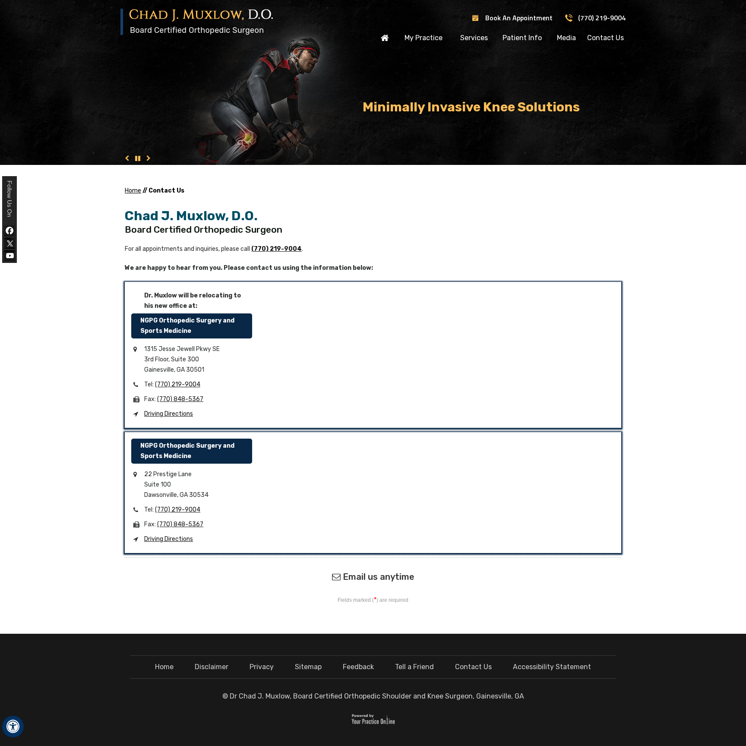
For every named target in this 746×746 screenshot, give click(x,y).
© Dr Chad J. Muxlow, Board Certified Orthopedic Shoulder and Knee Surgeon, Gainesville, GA (373, 696)
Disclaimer (211, 667)
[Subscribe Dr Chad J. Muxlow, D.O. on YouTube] (9, 255)
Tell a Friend (414, 667)
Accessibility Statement (552, 667)
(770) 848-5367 (180, 399)
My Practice (424, 38)
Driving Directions (168, 413)
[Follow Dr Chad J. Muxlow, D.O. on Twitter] (9, 243)
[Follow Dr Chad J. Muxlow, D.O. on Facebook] (9, 230)
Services (474, 38)
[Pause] (137, 158)
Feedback (358, 667)
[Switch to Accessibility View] (13, 726)
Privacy (262, 667)
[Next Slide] (148, 158)
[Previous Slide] (127, 158)
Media (566, 38)
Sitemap (308, 667)
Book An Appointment (519, 18)
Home (385, 37)
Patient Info (522, 38)
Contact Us (605, 38)
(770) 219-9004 (602, 18)
